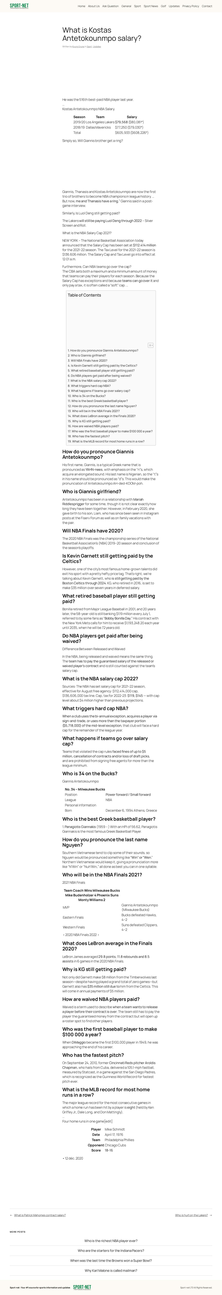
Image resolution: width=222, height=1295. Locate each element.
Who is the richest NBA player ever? (111, 1241)
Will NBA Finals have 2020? (89, 360)
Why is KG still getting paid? (91, 421)
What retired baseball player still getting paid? (103, 370)
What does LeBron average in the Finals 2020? (104, 416)
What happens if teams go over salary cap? (100, 391)
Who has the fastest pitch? (91, 436)
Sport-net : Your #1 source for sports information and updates (40, 1287)
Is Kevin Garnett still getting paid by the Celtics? (104, 365)
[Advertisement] (111, 73)
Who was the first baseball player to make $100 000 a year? (112, 431)
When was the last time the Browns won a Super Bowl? (111, 1261)
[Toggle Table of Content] (149, 345)
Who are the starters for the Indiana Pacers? (111, 1251)
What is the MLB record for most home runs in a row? (108, 441)
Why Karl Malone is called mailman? (111, 1270)
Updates (97, 46)
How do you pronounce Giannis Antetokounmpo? (104, 350)
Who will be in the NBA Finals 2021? (96, 411)
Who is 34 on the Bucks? (89, 396)
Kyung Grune (78, 46)
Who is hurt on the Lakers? (191, 1215)
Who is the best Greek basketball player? (99, 401)
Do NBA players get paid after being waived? (101, 376)
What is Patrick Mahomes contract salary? (40, 1215)
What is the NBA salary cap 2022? (93, 381)
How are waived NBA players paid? (95, 426)
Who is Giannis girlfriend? (88, 355)
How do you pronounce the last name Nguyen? (104, 406)
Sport (89, 46)
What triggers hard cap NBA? (91, 386)
